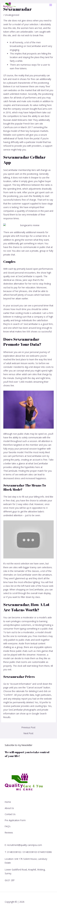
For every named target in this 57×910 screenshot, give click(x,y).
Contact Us (10, 814)
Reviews (9, 832)
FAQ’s (7, 826)
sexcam (25, 108)
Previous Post (28, 727)
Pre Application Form (15, 820)
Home (8, 801)
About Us (9, 808)
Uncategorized (12, 14)
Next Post (28, 733)
